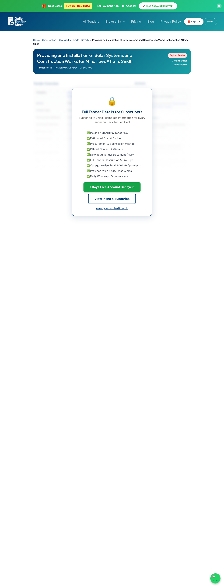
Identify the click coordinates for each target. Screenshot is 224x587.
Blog (150, 21)
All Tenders (91, 21)
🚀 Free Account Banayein (157, 5)
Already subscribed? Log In (112, 208)
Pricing (136, 21)
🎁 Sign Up (194, 21)
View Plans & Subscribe (112, 199)
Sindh (76, 40)
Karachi (85, 40)
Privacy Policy (170, 21)
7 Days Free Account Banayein (112, 187)
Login (210, 21)
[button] (123, 21)
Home (36, 40)
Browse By (113, 21)
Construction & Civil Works (56, 40)
